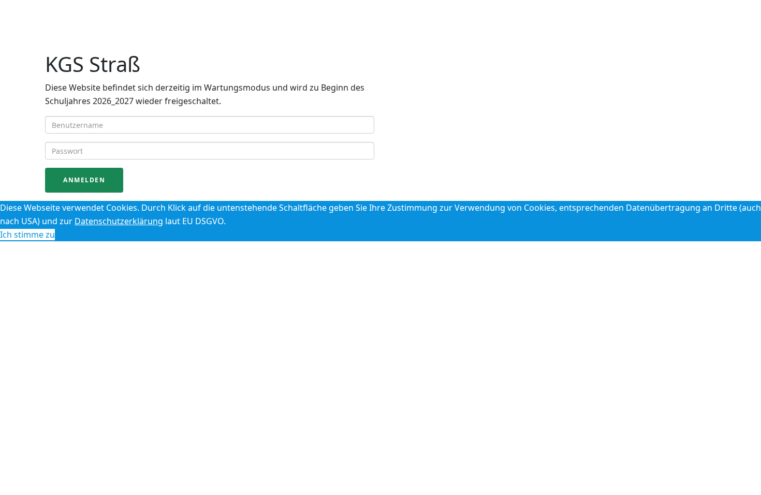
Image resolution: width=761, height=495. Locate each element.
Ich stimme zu (27, 234)
